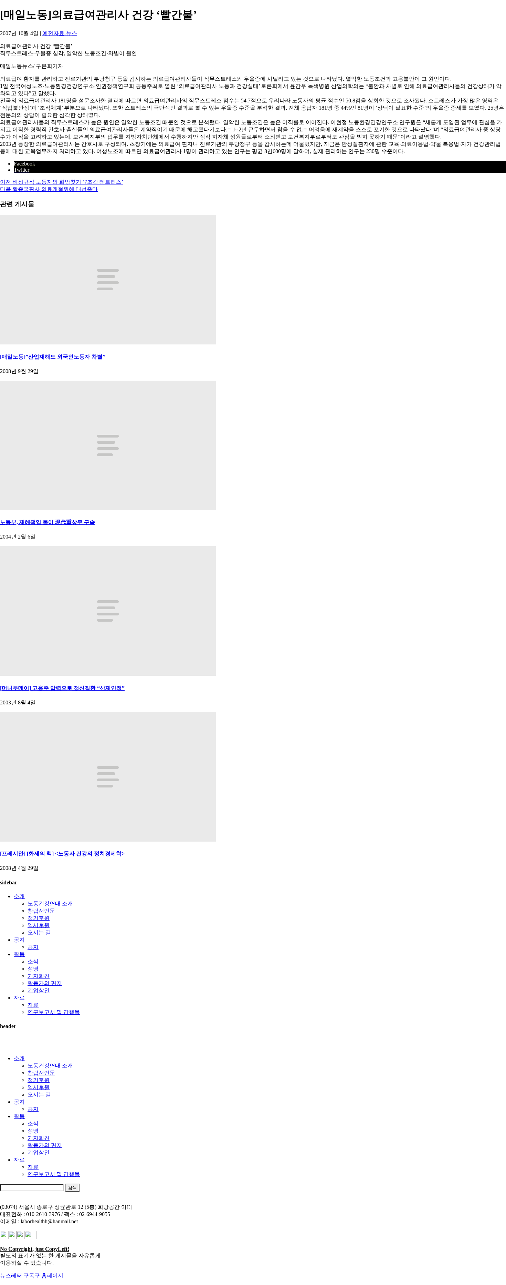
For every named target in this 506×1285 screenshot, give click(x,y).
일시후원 (39, 925)
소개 (19, 896)
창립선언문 (41, 911)
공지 (19, 940)
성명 (33, 969)
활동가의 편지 (45, 983)
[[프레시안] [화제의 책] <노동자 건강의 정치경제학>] (108, 840)
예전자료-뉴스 (59, 33)
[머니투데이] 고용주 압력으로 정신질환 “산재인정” (62, 688)
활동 (19, 954)
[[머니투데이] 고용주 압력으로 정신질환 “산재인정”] (108, 674)
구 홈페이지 (48, 1275)
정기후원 (39, 918)
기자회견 (39, 976)
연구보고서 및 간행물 (54, 1012)
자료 (19, 998)
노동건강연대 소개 (50, 903)
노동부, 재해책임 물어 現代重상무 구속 (47, 522)
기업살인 (39, 990)
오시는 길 (39, 932)
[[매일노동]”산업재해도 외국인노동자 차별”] (108, 342)
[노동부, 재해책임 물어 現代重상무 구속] (108, 508)
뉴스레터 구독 (17, 1275)
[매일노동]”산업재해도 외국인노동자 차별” (52, 357)
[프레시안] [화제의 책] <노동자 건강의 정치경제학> (62, 853)
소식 (33, 961)
